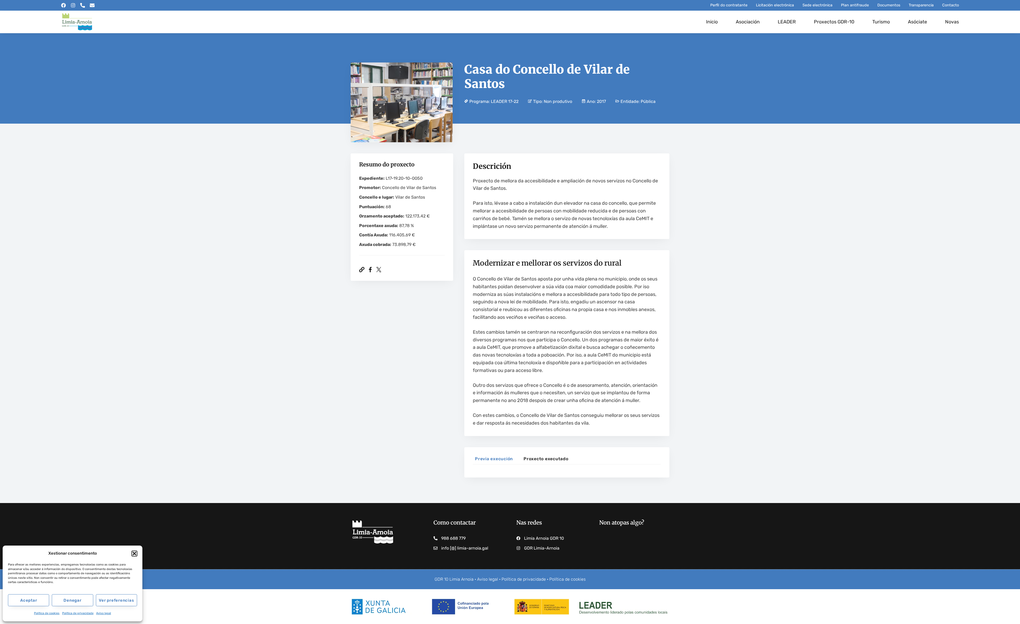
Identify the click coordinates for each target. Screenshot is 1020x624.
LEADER (787, 22)
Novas (952, 22)
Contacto (950, 5)
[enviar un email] (92, 5)
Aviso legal (103, 613)
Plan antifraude (855, 5)
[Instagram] (73, 5)
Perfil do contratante (728, 5)
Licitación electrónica (775, 5)
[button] (134, 553)
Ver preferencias (116, 600)
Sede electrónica (817, 5)
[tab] (494, 460)
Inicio (712, 22)
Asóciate (917, 22)
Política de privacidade (78, 613)
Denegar (72, 600)
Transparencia (921, 5)
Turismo (881, 22)
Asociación (748, 22)
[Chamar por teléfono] (82, 5)
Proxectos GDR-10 (834, 22)
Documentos (888, 5)
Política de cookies (47, 613)
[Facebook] (63, 5)
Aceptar (28, 600)
